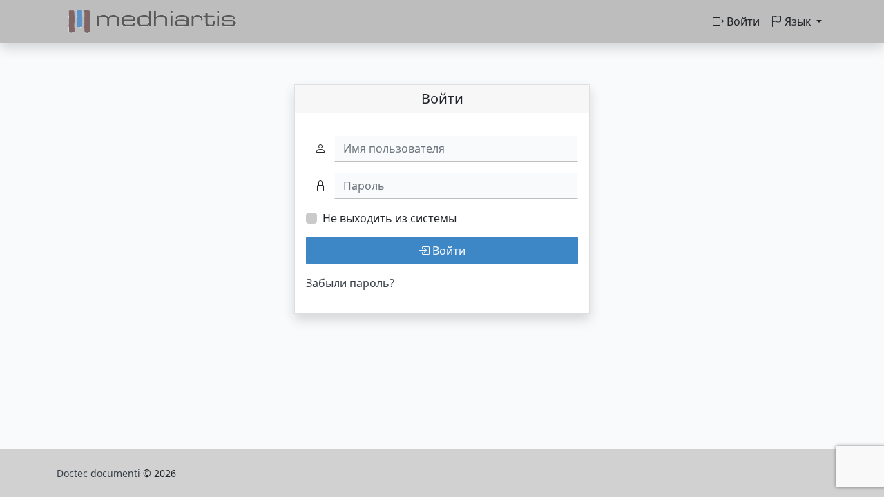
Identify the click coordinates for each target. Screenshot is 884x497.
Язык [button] (798, 21)
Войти (742, 21)
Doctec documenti (100, 473)
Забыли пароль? (350, 283)
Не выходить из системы (390, 218)
